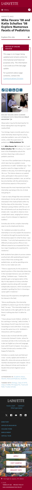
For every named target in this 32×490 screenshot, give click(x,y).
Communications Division (13, 78)
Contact (21, 406)
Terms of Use (7, 485)
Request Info (16, 470)
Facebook (11, 415)
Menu (6, 10)
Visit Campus (16, 463)
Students (24, 379)
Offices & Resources (9, 425)
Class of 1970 (22, 383)
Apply (16, 456)
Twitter (6, 415)
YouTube (16, 415)
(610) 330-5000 (16, 408)
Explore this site (8, 37)
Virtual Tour (6, 436)
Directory (5, 422)
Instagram (20, 415)
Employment (6, 432)
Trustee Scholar (10, 387)
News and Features (13, 379)
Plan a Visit (11, 406)
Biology (14, 383)
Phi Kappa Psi (15, 385)
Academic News (19, 377)
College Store (6, 429)
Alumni (3, 379)
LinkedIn (25, 415)
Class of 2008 (5, 385)
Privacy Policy (18, 485)
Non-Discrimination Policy (12, 487)
